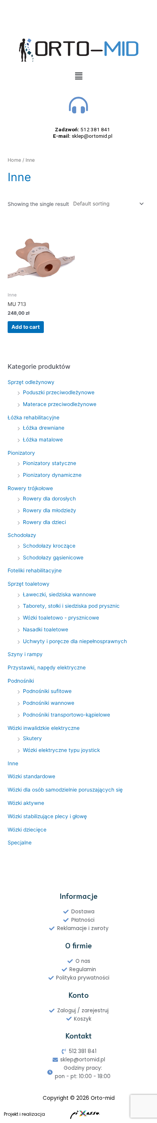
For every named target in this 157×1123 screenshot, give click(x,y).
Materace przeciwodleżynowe (59, 404)
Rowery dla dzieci (44, 522)
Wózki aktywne (26, 803)
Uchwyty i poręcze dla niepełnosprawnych (75, 641)
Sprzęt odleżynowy (31, 382)
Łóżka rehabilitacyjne (33, 417)
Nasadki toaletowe (45, 629)
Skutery (32, 738)
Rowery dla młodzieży (49, 510)
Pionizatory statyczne (49, 463)
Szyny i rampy (25, 654)
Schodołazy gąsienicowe (53, 557)
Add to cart (25, 327)
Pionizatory (21, 453)
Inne (13, 763)
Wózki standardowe (31, 776)
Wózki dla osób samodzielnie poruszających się (65, 790)
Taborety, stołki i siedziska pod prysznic (71, 606)
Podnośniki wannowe (48, 703)
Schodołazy (22, 535)
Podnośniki (21, 681)
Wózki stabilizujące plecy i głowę (47, 816)
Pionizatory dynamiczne (52, 475)
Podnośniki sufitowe (47, 691)
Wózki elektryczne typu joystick (61, 750)
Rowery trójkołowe (30, 488)
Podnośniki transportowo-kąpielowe (66, 715)
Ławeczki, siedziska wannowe (59, 594)
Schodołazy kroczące (49, 546)
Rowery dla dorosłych (49, 498)
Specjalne (20, 842)
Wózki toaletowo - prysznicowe (61, 618)
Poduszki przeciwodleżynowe (59, 392)
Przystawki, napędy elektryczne (47, 667)
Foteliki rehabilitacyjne (35, 570)
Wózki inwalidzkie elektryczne (44, 728)
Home (14, 160)
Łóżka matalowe (43, 439)
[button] (78, 76)
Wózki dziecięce (27, 830)
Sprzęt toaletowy (29, 584)
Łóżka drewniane (43, 428)
